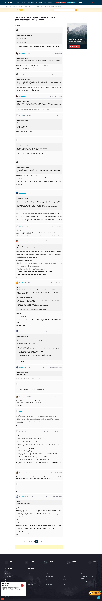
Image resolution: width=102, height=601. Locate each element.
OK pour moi (21, 595)
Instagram (9, 576)
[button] (2, 599)
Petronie (21, 240)
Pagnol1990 (21, 483)
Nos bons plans (71, 2)
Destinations (24, 2)
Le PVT (18, 2)
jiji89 (20, 226)
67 (46, 541)
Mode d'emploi (31, 576)
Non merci (5, 595)
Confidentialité (49, 573)
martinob (21, 383)
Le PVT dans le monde (67, 576)
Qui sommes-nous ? (50, 576)
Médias (47, 579)
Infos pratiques (31, 2)
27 (43, 541)
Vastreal (21, 331)
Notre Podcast (66, 581)
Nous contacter (66, 573)
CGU (29, 573)
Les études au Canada (27, 6)
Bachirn (20, 411)
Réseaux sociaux (31, 584)
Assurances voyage (61, 2)
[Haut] (98, 597)
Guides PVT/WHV (31, 581)
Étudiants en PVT (49, 584)
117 (48, 541)
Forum (45, 2)
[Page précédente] (24, 541)
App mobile (48, 581)
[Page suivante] (53, 541)
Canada (20, 6)
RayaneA (21, 282)
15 (31, 541)
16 (34, 541)
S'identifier (90, 2)
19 (41, 541)
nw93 (20, 431)
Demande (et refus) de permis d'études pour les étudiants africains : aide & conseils (35, 18)
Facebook (9, 573)
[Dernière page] (56, 541)
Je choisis (13, 595)
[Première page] (22, 541)
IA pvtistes (65, 584)
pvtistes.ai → (82, 9)
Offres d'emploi (39, 2)
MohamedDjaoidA (22, 496)
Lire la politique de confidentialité (7, 591)
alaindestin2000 (22, 53)
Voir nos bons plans (73, 46)
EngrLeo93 (21, 115)
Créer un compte (82, 2)
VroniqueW (21, 396)
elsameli (21, 30)
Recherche (50, 2)
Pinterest (9, 579)
